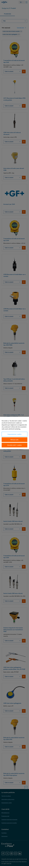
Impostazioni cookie (14, 434)
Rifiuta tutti (15, 440)
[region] (14, 433)
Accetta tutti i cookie (14, 445)
